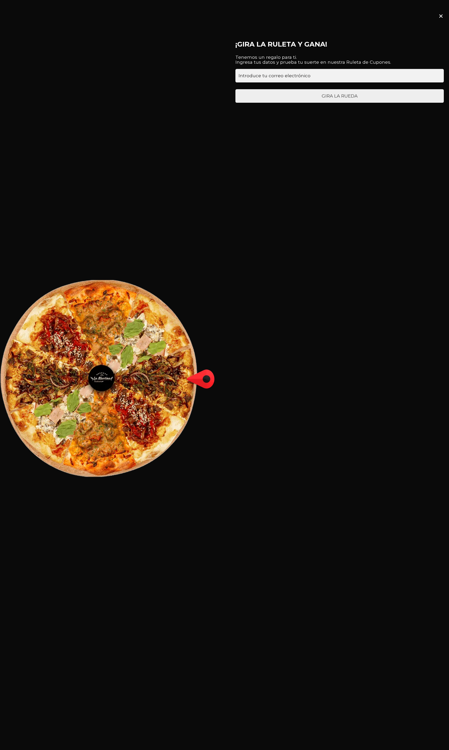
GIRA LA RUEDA (340, 96)
